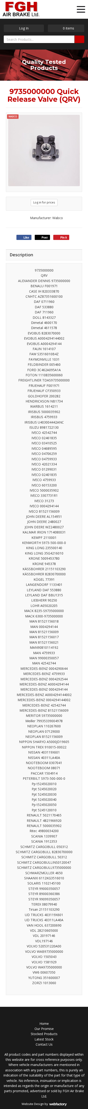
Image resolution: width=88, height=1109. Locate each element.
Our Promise (44, 1028)
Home (44, 1023)
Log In (24, 28)
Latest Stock (44, 1039)
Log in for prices (44, 202)
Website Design (33, 1104)
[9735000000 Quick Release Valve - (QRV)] (44, 150)
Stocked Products (44, 1034)
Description (21, 254)
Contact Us (44, 1044)
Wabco (12, 116)
